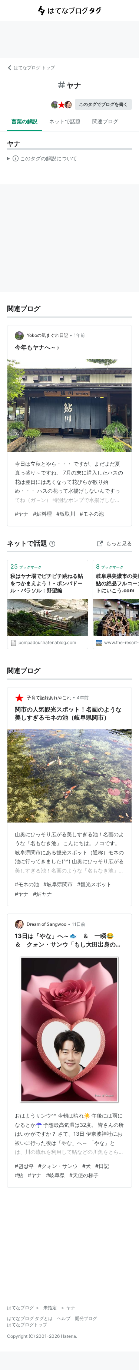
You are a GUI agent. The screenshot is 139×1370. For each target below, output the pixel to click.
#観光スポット (94, 884)
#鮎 (19, 1175)
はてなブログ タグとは (30, 1318)
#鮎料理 (42, 513)
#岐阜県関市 (58, 884)
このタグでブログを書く (103, 104)
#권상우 (24, 1166)
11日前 (78, 924)
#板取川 (65, 513)
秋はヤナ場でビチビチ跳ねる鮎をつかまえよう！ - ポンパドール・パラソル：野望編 (46, 583)
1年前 (79, 335)
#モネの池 (92, 513)
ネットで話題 (64, 121)
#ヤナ (22, 513)
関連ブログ (105, 121)
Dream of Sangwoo (46, 924)
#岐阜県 (55, 1175)
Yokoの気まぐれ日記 (47, 335)
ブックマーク (26, 566)
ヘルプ (63, 1318)
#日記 (102, 1166)
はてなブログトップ (27, 1324)
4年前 (83, 697)
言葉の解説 (24, 121)
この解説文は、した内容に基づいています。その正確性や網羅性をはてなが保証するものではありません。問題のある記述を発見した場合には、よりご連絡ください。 (42, 160)
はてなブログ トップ (34, 67)
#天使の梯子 (84, 1175)
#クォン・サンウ (58, 1166)
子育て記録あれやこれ (49, 697)
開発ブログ (86, 1318)
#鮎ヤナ (42, 894)
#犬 (86, 1166)
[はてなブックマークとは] (52, 543)
